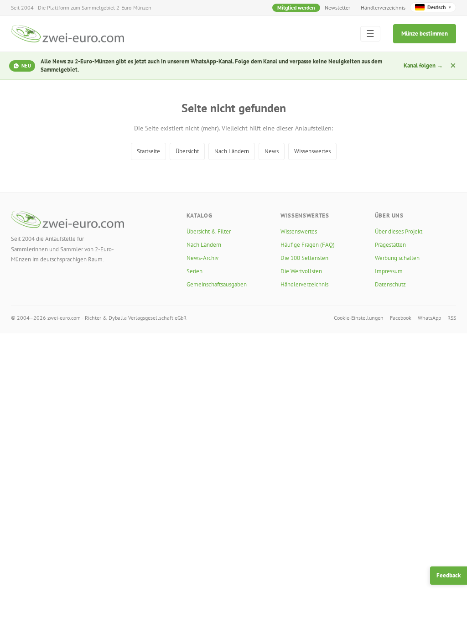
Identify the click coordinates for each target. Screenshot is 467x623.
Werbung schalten (397, 258)
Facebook (400, 317)
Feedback (448, 575)
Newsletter (337, 7)
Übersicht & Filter (209, 231)
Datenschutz (390, 284)
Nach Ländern (231, 151)
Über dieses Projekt (398, 231)
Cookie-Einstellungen (359, 317)
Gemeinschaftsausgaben (217, 284)
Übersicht (187, 151)
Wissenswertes (312, 151)
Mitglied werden (296, 7)
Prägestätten (390, 245)
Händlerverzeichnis (383, 7)
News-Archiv (202, 258)
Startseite (148, 151)
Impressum (389, 271)
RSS (451, 317)
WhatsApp (429, 317)
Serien (194, 271)
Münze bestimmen (424, 33)
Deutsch (439, 7)
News (272, 151)
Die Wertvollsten (301, 271)
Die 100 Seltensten (304, 258)
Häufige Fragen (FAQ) (307, 245)
